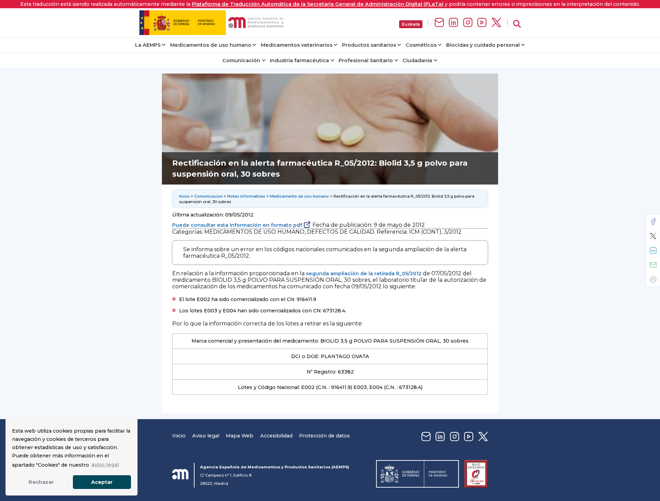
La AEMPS (148, 45)
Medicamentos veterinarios (296, 45)
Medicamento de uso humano (299, 196)
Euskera (411, 24)
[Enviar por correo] (653, 265)
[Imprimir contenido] (653, 279)
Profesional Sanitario (366, 60)
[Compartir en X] (653, 236)
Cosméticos (421, 45)
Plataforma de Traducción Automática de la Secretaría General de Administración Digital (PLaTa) (317, 4)
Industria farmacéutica (299, 60)
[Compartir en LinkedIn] (653, 250)
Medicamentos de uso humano (210, 45)
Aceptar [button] (102, 482)
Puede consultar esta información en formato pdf (237, 225)
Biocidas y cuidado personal (483, 45)
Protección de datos (324, 436)
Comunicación (241, 60)
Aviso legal (205, 436)
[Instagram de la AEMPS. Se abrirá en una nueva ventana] (467, 23)
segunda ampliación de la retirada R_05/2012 (363, 273)
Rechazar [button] (41, 482)
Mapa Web (239, 436)
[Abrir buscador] (517, 24)
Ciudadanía (417, 60)
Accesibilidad (276, 436)
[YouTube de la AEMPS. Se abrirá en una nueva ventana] (481, 23)
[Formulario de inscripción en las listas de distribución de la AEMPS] (439, 23)
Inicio (184, 196)
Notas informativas (246, 196)
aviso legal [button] (105, 464)
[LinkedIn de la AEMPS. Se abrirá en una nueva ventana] (453, 23)
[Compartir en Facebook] (653, 222)
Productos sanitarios (369, 45)
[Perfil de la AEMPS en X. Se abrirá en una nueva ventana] (496, 23)
